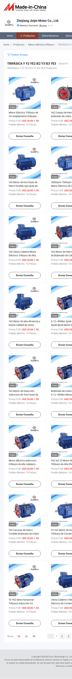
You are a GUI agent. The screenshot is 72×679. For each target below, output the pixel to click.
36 (26, 636)
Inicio (10, 35)
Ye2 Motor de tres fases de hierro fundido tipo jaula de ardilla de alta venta (23, 186)
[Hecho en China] (25, 7)
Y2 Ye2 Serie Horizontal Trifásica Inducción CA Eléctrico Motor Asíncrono (23, 603)
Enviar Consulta (25, 136)
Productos (29, 35)
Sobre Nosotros (50, 35)
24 (18, 636)
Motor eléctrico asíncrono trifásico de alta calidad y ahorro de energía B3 (22, 464)
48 (34, 636)
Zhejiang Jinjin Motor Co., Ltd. (38, 20)
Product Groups (19, 54)
